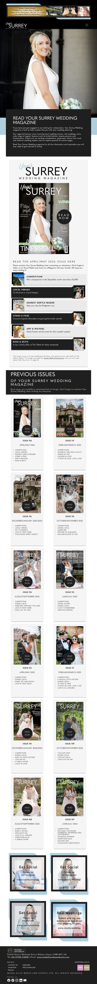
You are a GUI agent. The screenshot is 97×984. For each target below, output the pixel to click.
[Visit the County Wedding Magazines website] (87, 967)
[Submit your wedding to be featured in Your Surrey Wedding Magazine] (69, 920)
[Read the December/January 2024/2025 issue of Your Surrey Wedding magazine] (27, 735)
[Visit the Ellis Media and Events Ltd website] (16, 951)
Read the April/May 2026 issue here (44, 262)
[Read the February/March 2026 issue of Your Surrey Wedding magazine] (70, 432)
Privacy (11, 970)
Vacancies (12, 967)
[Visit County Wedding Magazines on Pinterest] (13, 980)
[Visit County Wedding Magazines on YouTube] (25, 980)
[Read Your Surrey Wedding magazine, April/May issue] (48, 208)
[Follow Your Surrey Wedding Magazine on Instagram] (69, 873)
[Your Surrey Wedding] (16, 26)
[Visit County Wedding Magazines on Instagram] (17, 980)
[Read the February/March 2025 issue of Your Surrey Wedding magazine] (70, 659)
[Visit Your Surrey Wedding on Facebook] (9, 980)
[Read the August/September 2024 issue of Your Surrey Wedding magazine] (27, 811)
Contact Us (13, 965)
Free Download (28, 967)
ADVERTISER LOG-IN (82, 962)
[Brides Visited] (48, 11)
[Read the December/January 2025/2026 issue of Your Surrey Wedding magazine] (27, 507)
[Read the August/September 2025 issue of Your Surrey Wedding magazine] (27, 583)
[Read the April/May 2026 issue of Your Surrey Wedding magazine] (27, 432)
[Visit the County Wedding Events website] (80, 967)
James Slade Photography (54, 358)
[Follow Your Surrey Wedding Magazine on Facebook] (28, 873)
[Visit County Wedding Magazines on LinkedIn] (21, 980)
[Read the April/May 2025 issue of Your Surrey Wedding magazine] (27, 659)
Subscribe (26, 965)
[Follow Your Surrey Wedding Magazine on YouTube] (28, 919)
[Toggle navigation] (87, 25)
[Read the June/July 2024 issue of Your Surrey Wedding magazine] (70, 811)
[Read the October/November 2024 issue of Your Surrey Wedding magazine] (70, 735)
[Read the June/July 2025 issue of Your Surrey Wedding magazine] (70, 583)
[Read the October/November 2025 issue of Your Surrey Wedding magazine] (70, 507)
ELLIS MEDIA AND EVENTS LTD (34, 973)
